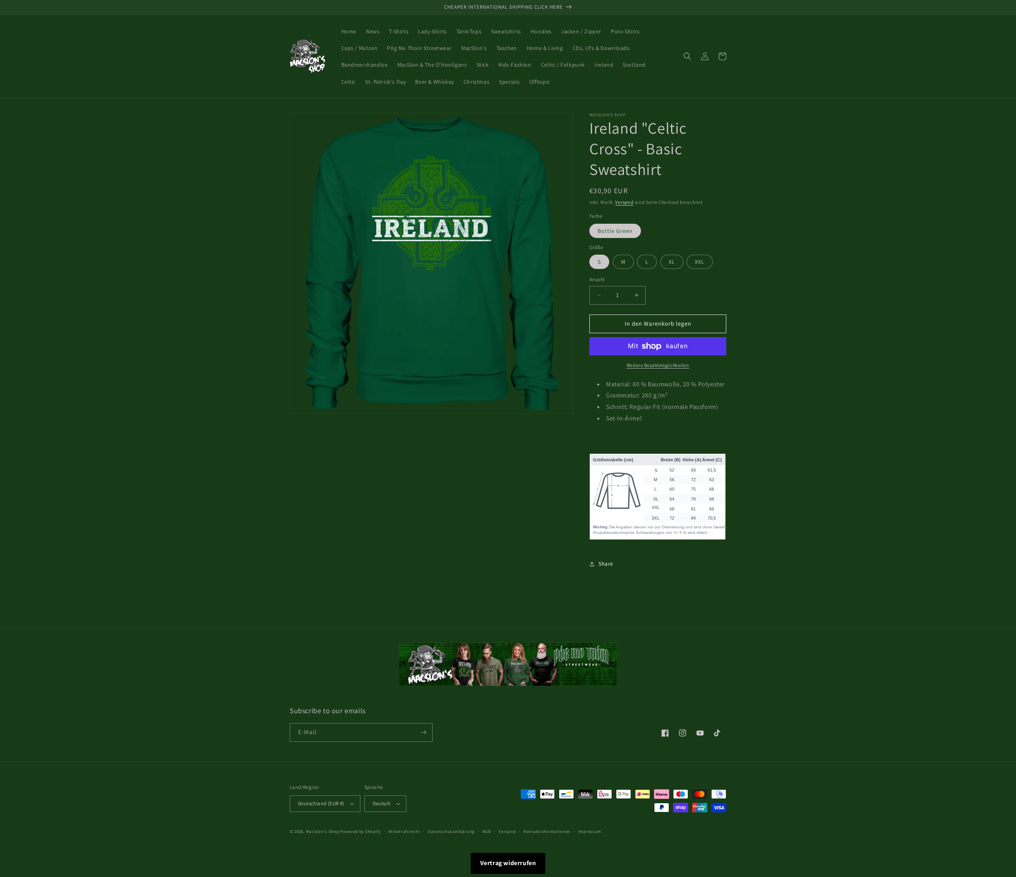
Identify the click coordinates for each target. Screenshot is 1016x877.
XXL (699, 261)
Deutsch (382, 803)
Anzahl (596, 279)
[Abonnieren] (423, 732)
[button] (687, 56)
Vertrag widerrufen (508, 863)
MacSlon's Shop (322, 831)
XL (672, 261)
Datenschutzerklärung (451, 831)
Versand (624, 202)
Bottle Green (615, 230)
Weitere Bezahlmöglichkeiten (658, 365)
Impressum (589, 831)
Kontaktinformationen (546, 831)
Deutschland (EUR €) (321, 803)
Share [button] (605, 563)
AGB (487, 831)
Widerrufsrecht (404, 831)
